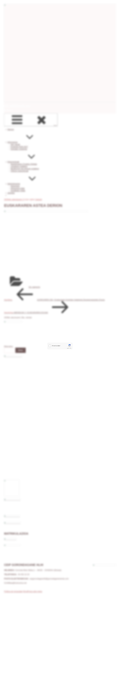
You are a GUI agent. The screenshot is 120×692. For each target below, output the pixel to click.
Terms (70, 348)
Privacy (68, 348)
